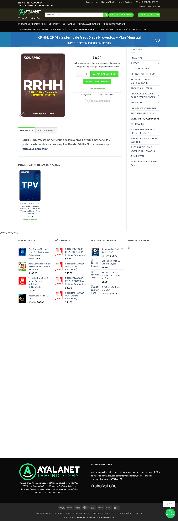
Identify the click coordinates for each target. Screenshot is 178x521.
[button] (121, 15)
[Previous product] (157, 40)
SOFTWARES (69, 24)
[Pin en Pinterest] (102, 101)
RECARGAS (136, 102)
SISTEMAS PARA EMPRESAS (80, 29)
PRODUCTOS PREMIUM (114, 24)
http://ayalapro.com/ (35, 148)
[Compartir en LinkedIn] (107, 101)
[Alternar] (158, 63)
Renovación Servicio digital (132, 29)
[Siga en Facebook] (93, 486)
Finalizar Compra (97, 81)
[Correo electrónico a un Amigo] (97, 101)
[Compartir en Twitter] (92, 101)
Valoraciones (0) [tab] (46, 130)
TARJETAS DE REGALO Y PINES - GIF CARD (143, 131)
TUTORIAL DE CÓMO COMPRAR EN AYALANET (144, 149)
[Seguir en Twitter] (103, 486)
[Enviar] (105, 15)
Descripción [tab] (26, 130)
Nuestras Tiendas (108, 2)
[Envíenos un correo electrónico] (108, 486)
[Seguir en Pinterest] (113, 486)
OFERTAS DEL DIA (105, 29)
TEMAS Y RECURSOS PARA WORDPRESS (144, 140)
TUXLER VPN (137, 156)
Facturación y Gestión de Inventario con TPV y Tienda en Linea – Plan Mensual (30, 210)
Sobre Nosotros (92, 2)
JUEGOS (135, 63)
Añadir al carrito (104, 74)
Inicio (71, 43)
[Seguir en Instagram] (98, 486)
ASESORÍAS (136, 57)
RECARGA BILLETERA (141, 88)
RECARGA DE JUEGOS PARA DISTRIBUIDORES (41, 29)
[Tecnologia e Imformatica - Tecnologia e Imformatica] (29, 12)
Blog (120, 2)
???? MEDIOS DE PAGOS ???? (147, 2)
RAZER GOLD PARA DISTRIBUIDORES (140, 81)
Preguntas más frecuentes (149, 6)
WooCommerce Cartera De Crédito (144, 163)
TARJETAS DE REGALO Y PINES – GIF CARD (38, 24)
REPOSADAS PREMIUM (89, 24)
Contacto (128, 2)
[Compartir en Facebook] (87, 101)
